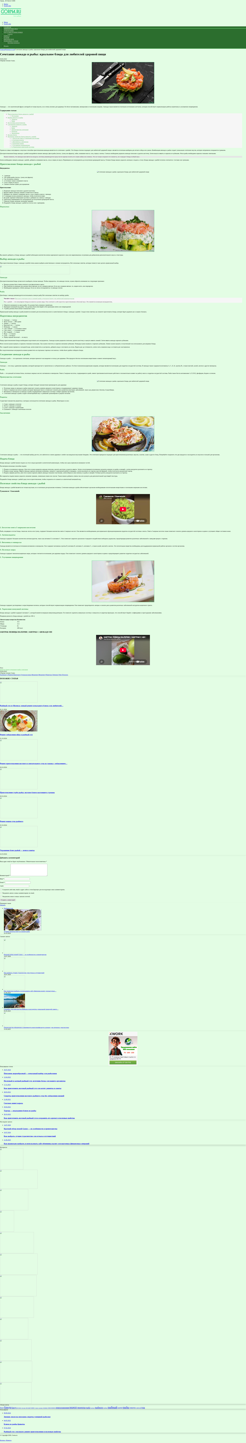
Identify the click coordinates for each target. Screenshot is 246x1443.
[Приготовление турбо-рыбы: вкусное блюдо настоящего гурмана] (18, 789)
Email (2, 882)
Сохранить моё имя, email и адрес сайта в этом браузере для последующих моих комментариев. (33, 889)
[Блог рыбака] (11, 19)
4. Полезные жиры (18, 143)
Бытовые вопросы (14, 43)
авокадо (2, 669)
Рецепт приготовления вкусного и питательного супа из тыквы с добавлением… (33, 764)
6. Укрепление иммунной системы (23, 147)
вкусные (24, 1407)
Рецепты (14, 131)
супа (142, 1407)
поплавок (45, 1408)
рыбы (19, 669)
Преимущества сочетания (20, 129)
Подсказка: (15, 116)
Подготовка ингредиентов (16, 123)
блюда (7, 1407)
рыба (88, 1407)
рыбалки (93, 1407)
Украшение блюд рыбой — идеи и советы (17, 850)
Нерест (7, 36)
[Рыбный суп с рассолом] (17, 1317)
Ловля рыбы (9, 30)
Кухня (6, 37)
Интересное (9, 39)
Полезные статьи (11, 41)
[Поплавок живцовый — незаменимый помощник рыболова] (16, 1381)
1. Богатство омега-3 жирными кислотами (25, 138)
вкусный (28, 1408)
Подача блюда (12, 135)
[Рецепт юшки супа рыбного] (18, 817)
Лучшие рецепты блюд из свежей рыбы (17, 931)
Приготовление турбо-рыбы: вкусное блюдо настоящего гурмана (27, 792)
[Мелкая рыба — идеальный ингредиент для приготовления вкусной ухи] (14, 1338)
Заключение (15, 133)
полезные (40, 1407)
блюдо (8, 669)
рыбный (112, 1407)
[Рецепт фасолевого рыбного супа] (7, 1231)
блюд (2, 1408)
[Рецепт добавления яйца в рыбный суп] (18, 731)
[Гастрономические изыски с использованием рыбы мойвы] (14, 1210)
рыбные (105, 1408)
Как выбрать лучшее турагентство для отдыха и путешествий (24, 973)
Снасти (10, 34)
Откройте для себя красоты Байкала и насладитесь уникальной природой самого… (31, 1009)
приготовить (51, 1408)
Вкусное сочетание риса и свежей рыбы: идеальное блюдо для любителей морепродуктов (44, 298)
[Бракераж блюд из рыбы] (11, 1169)
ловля (32, 1408)
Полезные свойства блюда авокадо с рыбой (22, 136)
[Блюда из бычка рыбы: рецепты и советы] (18, 1295)
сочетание (24, 669)
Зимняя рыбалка (11, 29)
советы (138, 1408)
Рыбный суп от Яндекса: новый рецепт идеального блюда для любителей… (31, 706)
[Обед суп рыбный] (16, 1360)
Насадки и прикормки (13, 32)
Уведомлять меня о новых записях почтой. (16, 896)
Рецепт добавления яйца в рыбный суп (16, 735)
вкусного (19, 1408)
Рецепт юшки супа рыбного (11, 821)
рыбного (99, 1407)
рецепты (81, 1407)
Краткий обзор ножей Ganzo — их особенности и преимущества (25, 954)
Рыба (13, 121)
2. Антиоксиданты (18, 140)
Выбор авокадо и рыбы (15, 117)
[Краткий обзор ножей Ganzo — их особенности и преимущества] (14, 953)
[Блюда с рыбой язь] (18, 1188)
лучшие (36, 1407)
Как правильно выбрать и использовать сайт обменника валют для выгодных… (30, 991)
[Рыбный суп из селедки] (16, 1403)
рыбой (120, 1408)
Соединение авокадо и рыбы (17, 124)
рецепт (73, 1407)
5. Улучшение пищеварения (21, 145)
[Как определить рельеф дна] (17, 1252)
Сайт (1, 886)
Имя (2, 879)
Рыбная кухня (10, 49)
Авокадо (14, 119)
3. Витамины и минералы (20, 142)
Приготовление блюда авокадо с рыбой (21, 114)
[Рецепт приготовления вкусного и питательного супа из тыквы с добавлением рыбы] (18, 760)
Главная (2, 49)
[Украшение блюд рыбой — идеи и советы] (18, 846)
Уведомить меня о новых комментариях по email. (18, 893)
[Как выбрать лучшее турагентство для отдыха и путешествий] (14, 971)
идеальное (13, 669)
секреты (133, 1408)
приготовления (62, 1407)
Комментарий (5, 875)
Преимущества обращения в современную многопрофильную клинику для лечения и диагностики (36, 1027)
